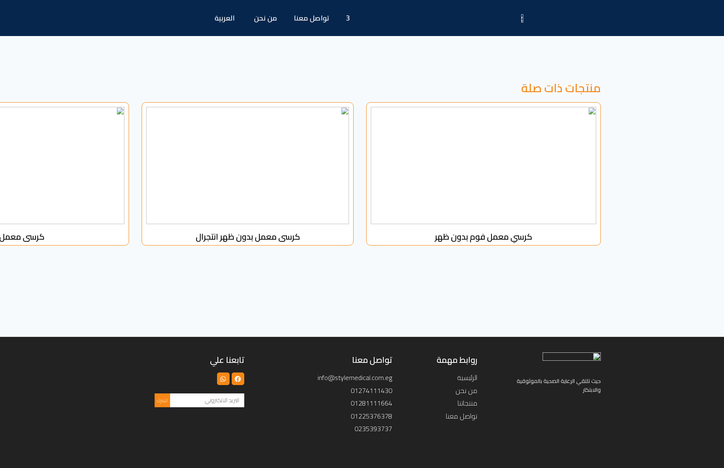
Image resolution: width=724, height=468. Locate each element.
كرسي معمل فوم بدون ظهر (483, 236)
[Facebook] (238, 378)
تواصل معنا (311, 18)
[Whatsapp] (223, 378)
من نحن (265, 18)
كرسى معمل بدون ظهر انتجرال (248, 236)
